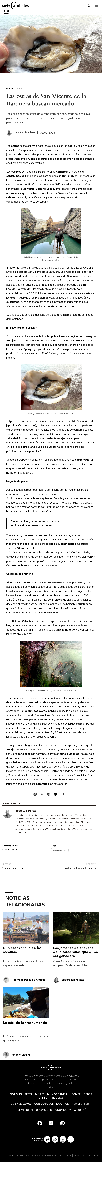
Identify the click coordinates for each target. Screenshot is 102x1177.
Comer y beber (14, 88)
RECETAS (57, 1097)
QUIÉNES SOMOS (21, 1103)
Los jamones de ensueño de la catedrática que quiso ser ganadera (75, 951)
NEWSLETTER (80, 1103)
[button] (96, 5)
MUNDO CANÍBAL (58, 1094)
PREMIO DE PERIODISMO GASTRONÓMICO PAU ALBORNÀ (51, 1110)
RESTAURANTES (34, 1094)
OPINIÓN (44, 1097)
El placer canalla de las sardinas (22, 949)
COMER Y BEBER (81, 1094)
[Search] (88, 5)
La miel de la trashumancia (25, 1022)
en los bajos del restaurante (70, 267)
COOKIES (93, 1155)
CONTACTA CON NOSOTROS (51, 1103)
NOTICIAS (16, 1094)
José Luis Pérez (25, 810)
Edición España (6, 12)
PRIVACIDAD (80, 1155)
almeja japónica (60, 850)
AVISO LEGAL (64, 1155)
